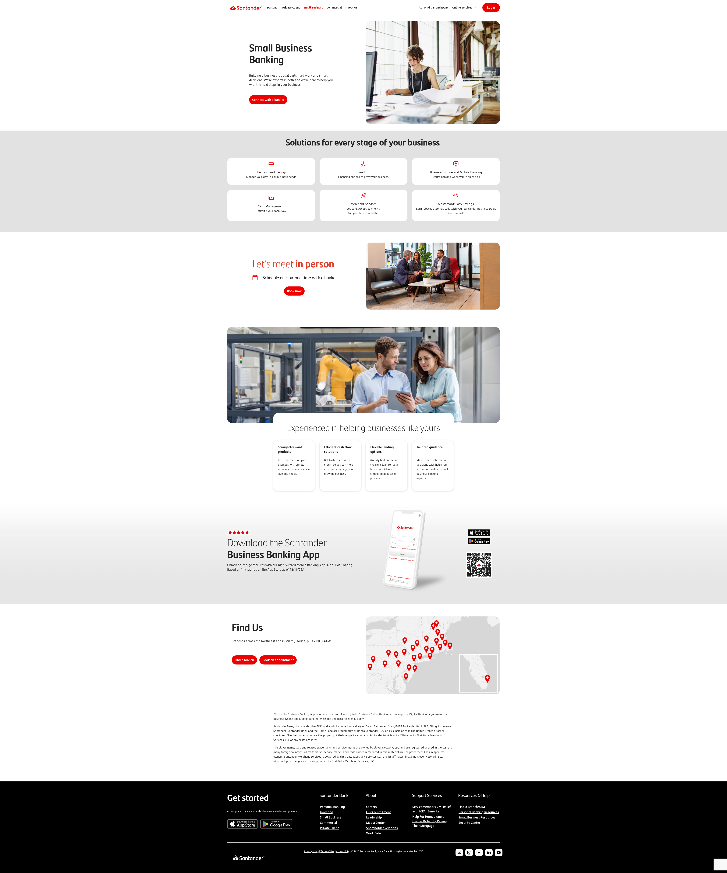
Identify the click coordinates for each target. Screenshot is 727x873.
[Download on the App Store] (479, 533)
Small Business (313, 7)
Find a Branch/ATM (436, 7)
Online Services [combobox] (462, 7)
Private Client (291, 7)
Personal (272, 7)
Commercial (334, 7)
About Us (351, 7)
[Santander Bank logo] (245, 7)
